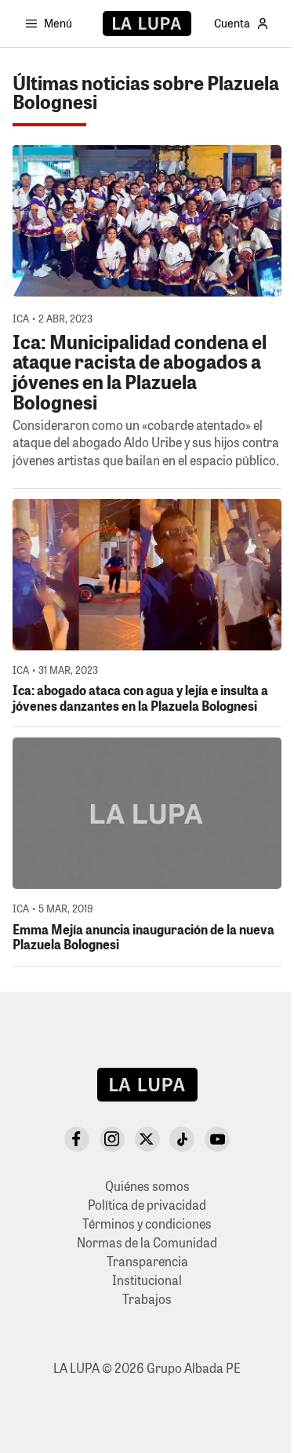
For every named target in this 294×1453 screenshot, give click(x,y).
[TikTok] (181, 1139)
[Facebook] (76, 1139)
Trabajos (147, 1299)
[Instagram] (112, 1139)
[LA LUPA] (147, 23)
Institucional (147, 1280)
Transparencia (147, 1261)
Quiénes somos (147, 1186)
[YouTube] (217, 1139)
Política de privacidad (147, 1204)
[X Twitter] (147, 1139)
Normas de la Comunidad (147, 1242)
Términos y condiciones (147, 1223)
